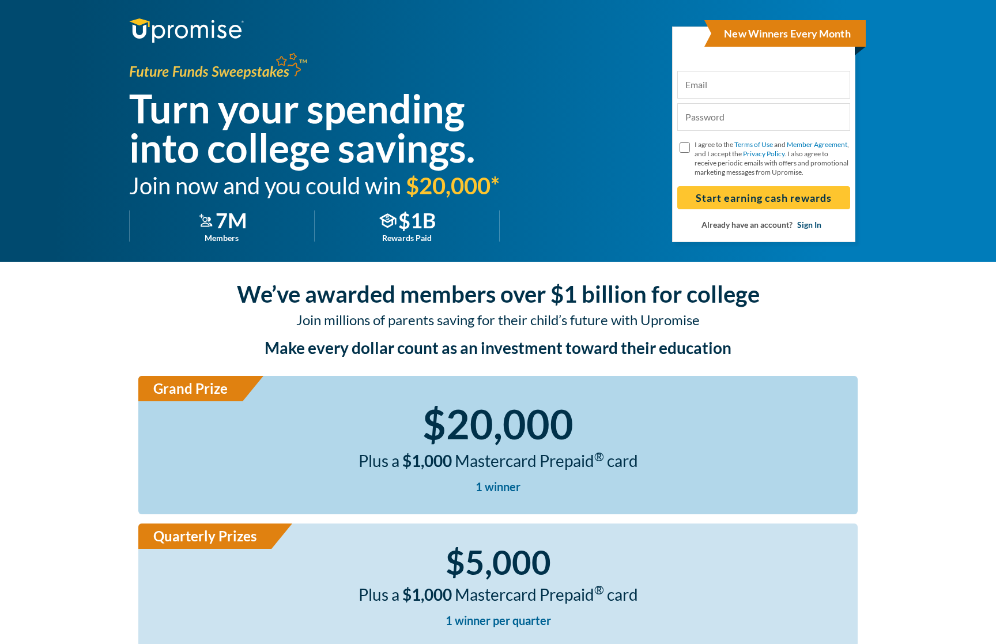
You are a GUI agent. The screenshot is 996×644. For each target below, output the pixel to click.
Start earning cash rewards (764, 197)
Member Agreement (817, 144)
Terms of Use (753, 144)
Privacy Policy (763, 153)
